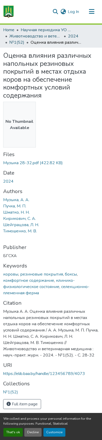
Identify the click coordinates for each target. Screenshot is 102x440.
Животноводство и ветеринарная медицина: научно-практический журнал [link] (35, 36)
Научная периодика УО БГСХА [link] (47, 30)
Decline (33, 432)
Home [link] (8, 30)
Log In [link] (73, 12)
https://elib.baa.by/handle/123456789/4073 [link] (44, 374)
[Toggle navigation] (91, 12)
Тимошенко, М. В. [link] (20, 231)
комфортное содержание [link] (28, 280)
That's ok (13, 432)
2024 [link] (73, 36)
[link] (51, 163)
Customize (54, 432)
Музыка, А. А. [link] (16, 200)
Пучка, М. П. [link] (14, 206)
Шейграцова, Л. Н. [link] (21, 225)
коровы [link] (10, 274)
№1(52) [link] (16, 42)
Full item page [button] (24, 404)
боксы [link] (71, 274)
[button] (8, 11)
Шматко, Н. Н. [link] (16, 212)
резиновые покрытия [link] (41, 274)
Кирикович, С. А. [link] (19, 218)
